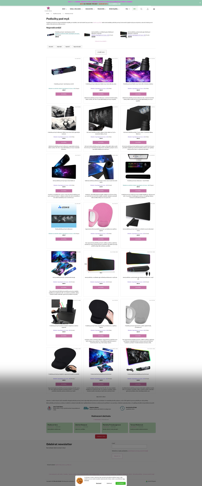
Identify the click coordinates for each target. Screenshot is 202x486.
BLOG (130, 474)
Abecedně (51, 46)
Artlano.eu (69, 465)
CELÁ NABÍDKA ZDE (114, 4)
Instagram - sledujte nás (122, 474)
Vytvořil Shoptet (152, 481)
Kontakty (65, 474)
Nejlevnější (59, 46)
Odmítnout (109, 483)
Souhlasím (121, 483)
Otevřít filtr (101, 52)
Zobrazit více (101, 436)
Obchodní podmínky (137, 474)
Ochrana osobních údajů (148, 474)
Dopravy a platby (73, 474)
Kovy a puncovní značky (83, 474)
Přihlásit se (117, 456)
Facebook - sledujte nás (110, 474)
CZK (134, 9)
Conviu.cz (63, 465)
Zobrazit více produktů (100, 41)
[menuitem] (64, 9)
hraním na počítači (97, 22)
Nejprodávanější (77, 46)
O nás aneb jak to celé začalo (56, 474)
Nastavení (98, 483)
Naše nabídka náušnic (94, 474)
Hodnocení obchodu (101, 416)
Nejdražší (68, 46)
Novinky (102, 474)
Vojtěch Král (58, 465)
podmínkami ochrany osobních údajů (138, 451)
